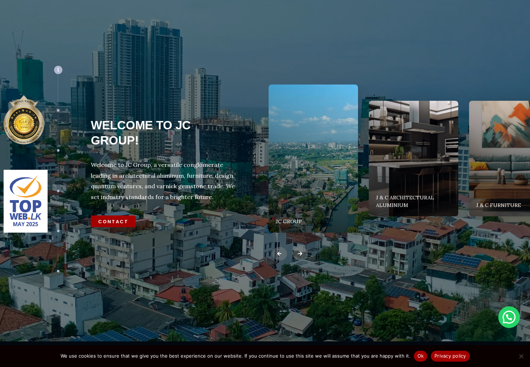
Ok (421, 356)
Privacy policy (450, 356)
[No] (521, 356)
